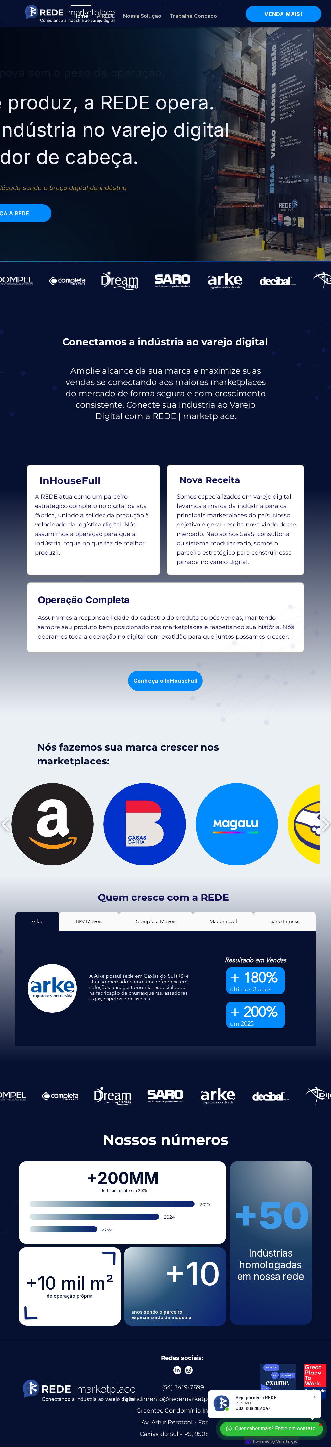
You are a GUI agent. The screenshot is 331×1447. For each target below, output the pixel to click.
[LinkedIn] (177, 1370)
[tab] (37, 921)
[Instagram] (189, 1370)
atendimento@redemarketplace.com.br (183, 1399)
